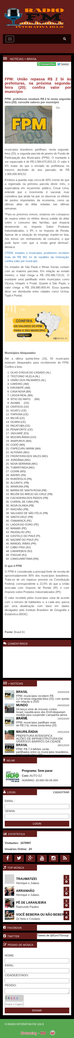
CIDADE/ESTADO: (17, 975)
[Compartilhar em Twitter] (63, 64)
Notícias (17, 59)
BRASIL (32, 59)
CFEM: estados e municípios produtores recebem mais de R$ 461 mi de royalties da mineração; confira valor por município (37, 257)
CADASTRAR (61, 792)
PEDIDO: (11, 985)
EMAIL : (10, 801)
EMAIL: (9, 965)
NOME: (9, 955)
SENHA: (10, 811)
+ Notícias (15, 683)
